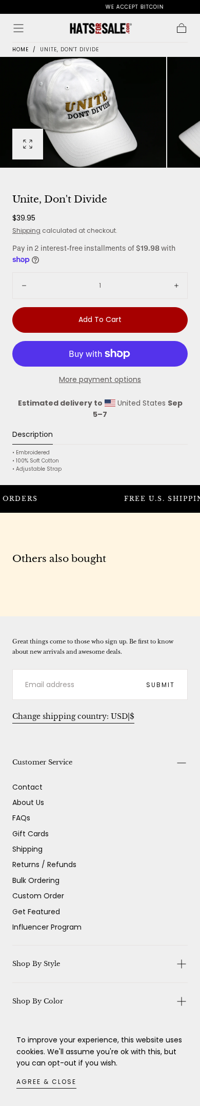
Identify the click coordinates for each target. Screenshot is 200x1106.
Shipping (26, 230)
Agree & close (46, 1081)
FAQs (21, 818)
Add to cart (100, 319)
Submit (160, 684)
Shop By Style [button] (36, 964)
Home (20, 49)
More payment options (100, 379)
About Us (28, 802)
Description (32, 435)
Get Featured (36, 912)
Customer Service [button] (42, 762)
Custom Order (38, 896)
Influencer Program (47, 927)
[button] (18, 28)
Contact (27, 787)
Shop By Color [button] (37, 1001)
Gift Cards (30, 834)
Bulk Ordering (35, 880)
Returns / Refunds (44, 864)
